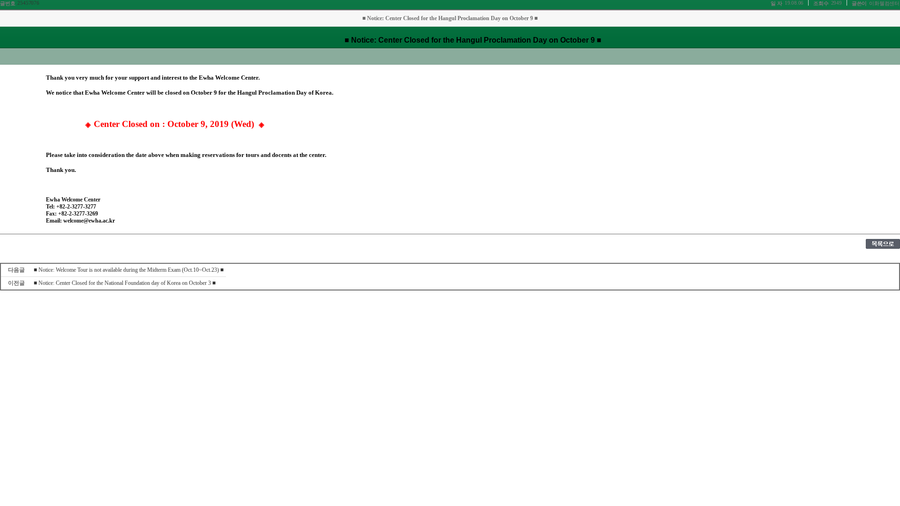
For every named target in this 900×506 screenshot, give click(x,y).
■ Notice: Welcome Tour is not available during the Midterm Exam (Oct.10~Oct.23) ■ (129, 270)
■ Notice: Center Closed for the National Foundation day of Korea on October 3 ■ (125, 283)
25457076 (28, 3)
